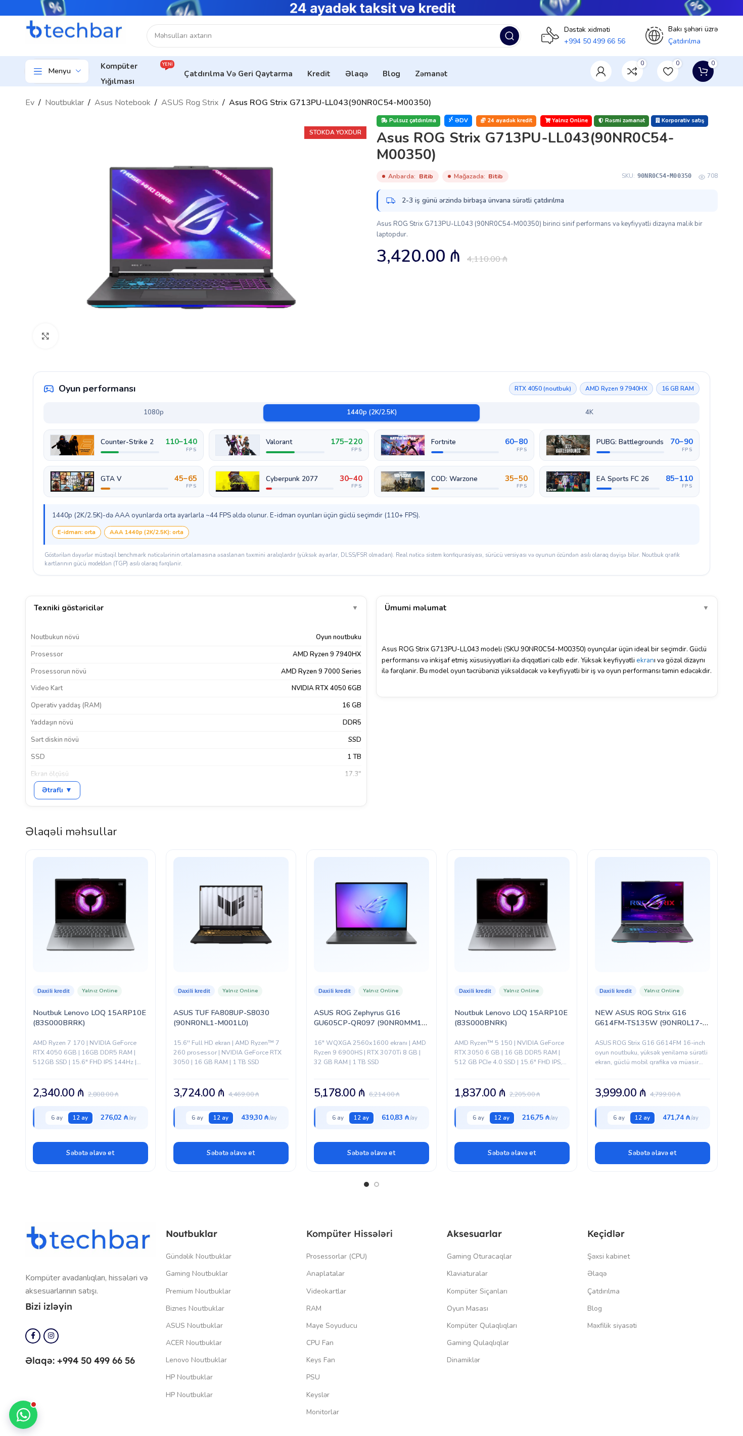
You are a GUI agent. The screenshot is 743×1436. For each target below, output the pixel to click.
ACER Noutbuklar (194, 1343)
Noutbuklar (64, 102)
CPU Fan (320, 1343)
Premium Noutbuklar (198, 1291)
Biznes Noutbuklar (195, 1308)
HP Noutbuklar (189, 1377)
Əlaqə (597, 1273)
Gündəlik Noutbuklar (198, 1256)
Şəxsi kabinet (608, 1256)
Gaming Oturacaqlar (479, 1256)
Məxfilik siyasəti (612, 1325)
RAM (313, 1308)
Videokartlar (326, 1291)
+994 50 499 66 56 (594, 41)
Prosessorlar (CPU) (336, 1256)
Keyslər (318, 1395)
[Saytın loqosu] (75, 30)
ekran (645, 660)
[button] (90, 1153)
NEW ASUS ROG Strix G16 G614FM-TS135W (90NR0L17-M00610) (649, 1023)
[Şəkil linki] (90, 1239)
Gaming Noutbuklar (197, 1273)
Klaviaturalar (467, 1273)
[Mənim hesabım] (601, 71)
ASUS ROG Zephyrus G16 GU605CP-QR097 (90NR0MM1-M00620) (369, 1023)
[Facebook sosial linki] (32, 1336)
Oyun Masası (467, 1308)
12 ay (80, 1118)
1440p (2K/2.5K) (372, 412)
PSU (313, 1377)
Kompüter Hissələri (349, 1233)
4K (589, 412)
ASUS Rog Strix (189, 102)
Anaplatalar (325, 1273)
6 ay (57, 1118)
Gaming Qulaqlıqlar (478, 1343)
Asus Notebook (123, 102)
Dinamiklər (463, 1360)
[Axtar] (509, 35)
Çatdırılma (603, 1291)
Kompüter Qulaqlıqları (482, 1325)
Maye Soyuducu (331, 1325)
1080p (154, 412)
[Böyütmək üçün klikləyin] (45, 336)
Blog (594, 1308)
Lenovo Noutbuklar (196, 1360)
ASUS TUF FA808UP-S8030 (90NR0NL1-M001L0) (221, 1018)
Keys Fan (320, 1360)
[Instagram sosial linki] (51, 1336)
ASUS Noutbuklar (194, 1325)
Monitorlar (322, 1412)
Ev (29, 102)
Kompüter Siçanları (477, 1291)
